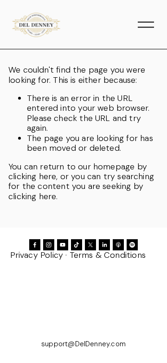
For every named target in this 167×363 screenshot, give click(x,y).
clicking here (32, 176)
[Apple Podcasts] (118, 244)
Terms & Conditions (108, 255)
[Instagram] (48, 244)
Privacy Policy (37, 255)
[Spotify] (132, 244)
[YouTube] (62, 244)
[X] (90, 244)
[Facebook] (34, 244)
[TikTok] (76, 244)
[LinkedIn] (104, 244)
